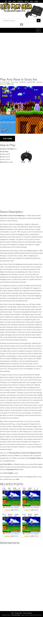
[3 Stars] (3, 84)
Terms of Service (27, 613)
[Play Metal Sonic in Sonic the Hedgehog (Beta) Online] (31, 524)
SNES (36, 1)
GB (6, 1)
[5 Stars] (5, 84)
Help (12, 613)
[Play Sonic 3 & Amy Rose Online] (31, 498)
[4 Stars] (4, 84)
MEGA (27, 1)
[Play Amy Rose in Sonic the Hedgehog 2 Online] (11, 498)
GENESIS (20, 1)
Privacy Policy (18, 613)
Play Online (14, 82)
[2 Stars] (1, 84)
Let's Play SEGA (5, 82)
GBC (9, 1)
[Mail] (21, 24)
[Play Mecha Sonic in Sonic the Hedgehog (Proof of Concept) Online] (11, 524)
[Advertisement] (21, 55)
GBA (14, 1)
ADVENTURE (31, 82)
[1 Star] (0, 84)
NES (31, 1)
